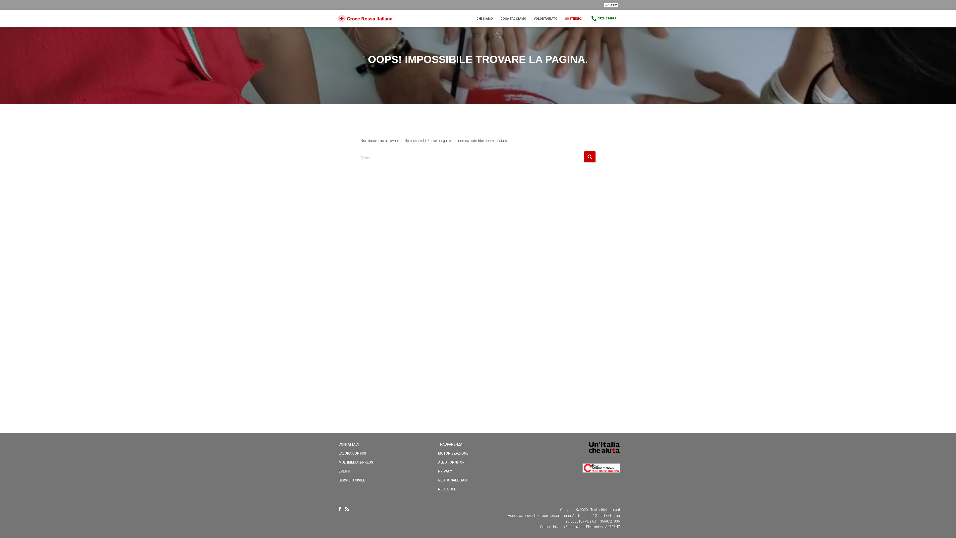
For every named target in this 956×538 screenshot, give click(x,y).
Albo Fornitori (452, 462)
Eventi (344, 471)
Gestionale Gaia (453, 480)
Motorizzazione (453, 453)
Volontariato (545, 18)
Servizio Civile (352, 480)
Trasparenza (450, 444)
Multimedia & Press (356, 462)
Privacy (445, 471)
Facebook (340, 509)
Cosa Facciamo (513, 18)
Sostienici (573, 18)
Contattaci (349, 444)
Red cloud (447, 489)
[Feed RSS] (348, 509)
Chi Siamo (485, 18)
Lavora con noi (352, 453)
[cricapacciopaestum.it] (365, 19)
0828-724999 (607, 18)
